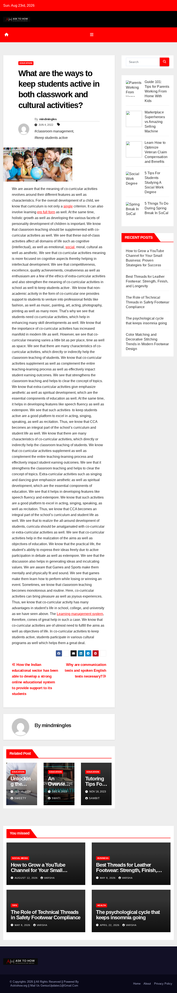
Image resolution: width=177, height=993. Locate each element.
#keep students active (51, 138)
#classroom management (54, 131)
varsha (49, 878)
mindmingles (48, 119)
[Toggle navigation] (91, 34)
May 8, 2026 (108, 878)
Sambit (94, 798)
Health (101, 905)
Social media (20, 858)
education (26, 63)
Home (137, 983)
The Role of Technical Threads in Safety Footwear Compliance (147, 302)
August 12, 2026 (26, 878)
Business (103, 858)
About (147, 983)
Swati (56, 798)
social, (70, 247)
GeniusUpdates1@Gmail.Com (59, 985)
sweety (20, 798)
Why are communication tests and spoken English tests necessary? (85, 670)
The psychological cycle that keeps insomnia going (128, 914)
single (68, 206)
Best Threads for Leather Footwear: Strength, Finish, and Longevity (147, 281)
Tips (14, 905)
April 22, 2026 (110, 925)
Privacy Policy (163, 983)
